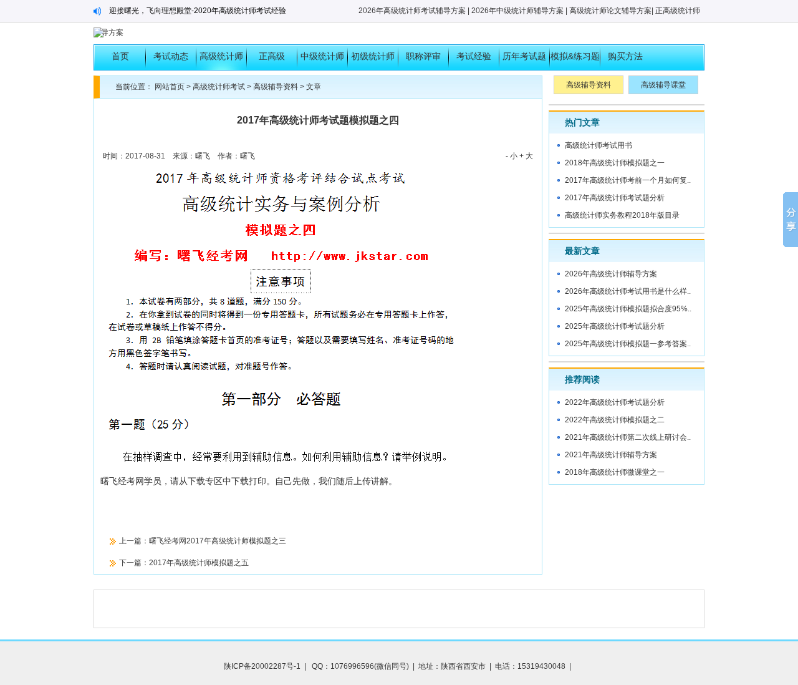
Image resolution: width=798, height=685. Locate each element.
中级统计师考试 (322, 60)
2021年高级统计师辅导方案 (611, 454)
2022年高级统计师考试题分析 (615, 402)
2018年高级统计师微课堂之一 (615, 472)
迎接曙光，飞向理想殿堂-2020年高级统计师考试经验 (197, 10)
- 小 (511, 156)
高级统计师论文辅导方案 (610, 10)
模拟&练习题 (575, 56)
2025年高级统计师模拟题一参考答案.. (628, 343)
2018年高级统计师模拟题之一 (615, 162)
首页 (120, 56)
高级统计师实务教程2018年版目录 (622, 215)
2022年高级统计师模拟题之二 (615, 419)
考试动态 (170, 56)
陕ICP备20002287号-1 (262, 666)
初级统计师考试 (373, 60)
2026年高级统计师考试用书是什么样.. (628, 291)
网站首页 (170, 86)
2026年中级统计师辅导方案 (517, 10)
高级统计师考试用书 (598, 145)
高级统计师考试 (221, 60)
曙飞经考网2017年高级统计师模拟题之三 (217, 541)
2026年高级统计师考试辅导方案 (412, 10)
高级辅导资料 (275, 86)
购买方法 (625, 56)
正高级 (272, 56)
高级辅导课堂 (663, 84)
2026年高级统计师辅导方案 (611, 274)
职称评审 (423, 56)
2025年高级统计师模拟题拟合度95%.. (628, 308)
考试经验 (473, 56)
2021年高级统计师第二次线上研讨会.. (628, 437)
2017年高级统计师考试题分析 (615, 197)
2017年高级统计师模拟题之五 (199, 562)
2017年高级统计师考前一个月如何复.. (628, 180)
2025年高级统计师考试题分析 (615, 326)
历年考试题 (524, 56)
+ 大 (526, 156)
